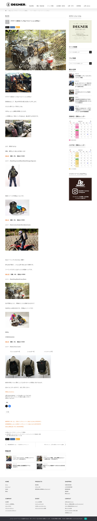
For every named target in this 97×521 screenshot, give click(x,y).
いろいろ (13, 434)
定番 (40, 434)
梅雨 (10, 435)
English (6, 489)
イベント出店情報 (38, 501)
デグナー (23, 434)
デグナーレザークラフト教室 (40, 508)
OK (85, 518)
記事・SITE (71, 6)
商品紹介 (36, 434)
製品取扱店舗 (67, 489)
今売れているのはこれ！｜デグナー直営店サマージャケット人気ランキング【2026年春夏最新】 (83, 110)
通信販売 (66, 491)
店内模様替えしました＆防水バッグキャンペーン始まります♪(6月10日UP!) (23, 424)
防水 (14, 435)
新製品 (24, 432)
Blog (8, 432)
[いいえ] (95, 518)
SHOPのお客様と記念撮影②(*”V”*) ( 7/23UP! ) (21, 466)
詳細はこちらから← (9, 391)
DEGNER (9, 434)
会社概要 (7, 501)
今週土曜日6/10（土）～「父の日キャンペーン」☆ (18, 444)
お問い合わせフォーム (69, 501)
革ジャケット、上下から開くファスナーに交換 (54, 444)
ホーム (6, 484)
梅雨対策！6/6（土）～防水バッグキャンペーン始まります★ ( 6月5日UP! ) (23, 421)
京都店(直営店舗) (68, 484)
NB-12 (7, 220)
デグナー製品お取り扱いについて (71, 506)
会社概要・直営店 (60, 6)
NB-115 (7, 274)
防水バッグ (18, 435)
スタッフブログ (12, 432)
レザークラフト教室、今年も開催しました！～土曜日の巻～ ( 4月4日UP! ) (54, 458)
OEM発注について (68, 512)
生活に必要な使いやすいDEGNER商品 (14, 426)
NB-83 (7, 156)
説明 (12, 435)
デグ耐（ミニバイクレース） (40, 506)
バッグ (27, 434)
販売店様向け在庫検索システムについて (42, 489)
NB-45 (7, 342)
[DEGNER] (19, 4)
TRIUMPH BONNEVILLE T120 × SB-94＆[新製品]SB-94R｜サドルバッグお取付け (83, 101)
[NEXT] (90, 121)
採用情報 (79, 6)
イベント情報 (50, 6)
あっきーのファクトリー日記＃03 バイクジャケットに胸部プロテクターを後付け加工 (83, 85)
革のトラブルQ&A (68, 508)
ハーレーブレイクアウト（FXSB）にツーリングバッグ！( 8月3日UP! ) (23, 458)
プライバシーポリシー (9, 508)
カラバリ (17, 434)
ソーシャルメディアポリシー (10, 510)
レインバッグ (31, 434)
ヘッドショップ (19, 432)
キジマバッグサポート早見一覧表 (71, 510)
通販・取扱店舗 (40, 6)
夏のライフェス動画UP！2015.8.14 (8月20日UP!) (54, 466)
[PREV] (70, 121)
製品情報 (31, 6)
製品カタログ (67, 493)
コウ (20, 434)
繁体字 (6, 491)
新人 (7, 435)
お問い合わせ (87, 6)
